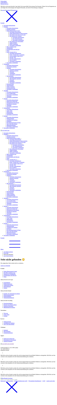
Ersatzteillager (7, 282)
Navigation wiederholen (18, 147)
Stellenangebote (7, 321)
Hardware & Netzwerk (9, 338)
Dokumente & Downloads (10, 340)
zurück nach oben (50, 381)
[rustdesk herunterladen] (7, 10)
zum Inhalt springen (8, 251)
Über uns (6, 313)
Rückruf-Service (4, 4)
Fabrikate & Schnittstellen (10, 274)
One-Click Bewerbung (9, 324)
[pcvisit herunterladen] (3, 10)
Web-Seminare (7, 331)
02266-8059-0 (4, 2)
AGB (43, 381)
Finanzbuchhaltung (8, 303)
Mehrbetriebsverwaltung (9, 307)
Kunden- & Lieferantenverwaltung (12, 293)
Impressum (3, 381)
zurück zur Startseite (5, 265)
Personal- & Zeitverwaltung (10, 304)
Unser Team (6, 314)
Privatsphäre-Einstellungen (35, 381)
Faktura (5, 288)
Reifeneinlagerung (8, 284)
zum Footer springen (8, 255)
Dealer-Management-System (10, 271)
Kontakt (2, 238)
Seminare (6, 330)
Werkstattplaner (7, 286)
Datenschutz (10, 381)
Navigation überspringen (9, 133)
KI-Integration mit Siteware (10, 275)
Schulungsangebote (8, 332)
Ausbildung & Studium (9, 323)
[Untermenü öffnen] (8, 134)
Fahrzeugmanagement (9, 295)
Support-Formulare (8, 341)
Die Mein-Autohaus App (9, 272)
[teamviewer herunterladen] (13, 10)
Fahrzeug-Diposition (8, 306)
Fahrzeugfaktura (7, 296)
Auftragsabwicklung (8, 285)
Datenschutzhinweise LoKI (20, 381)
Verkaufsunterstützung (9, 297)
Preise (5, 276)
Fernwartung (4, 1)
